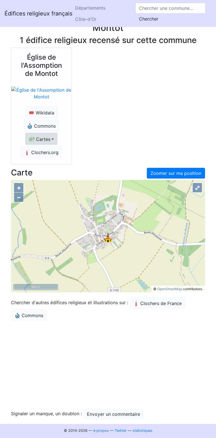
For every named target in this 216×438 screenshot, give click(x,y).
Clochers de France (161, 303)
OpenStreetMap (169, 289)
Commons (32, 315)
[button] (41, 139)
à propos (101, 430)
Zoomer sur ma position (175, 173)
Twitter (121, 430)
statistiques (142, 430)
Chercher (148, 19)
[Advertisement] (108, 365)
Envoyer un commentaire (113, 414)
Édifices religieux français (38, 13)
